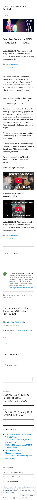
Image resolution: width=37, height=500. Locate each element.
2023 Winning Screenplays (13, 472)
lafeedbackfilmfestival (13, 295)
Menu (6, 15)
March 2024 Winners (11, 481)
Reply (5, 343)
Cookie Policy (10, 492)
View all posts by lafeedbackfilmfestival (21, 288)
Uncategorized (7, 297)
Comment (28, 379)
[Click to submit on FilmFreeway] (18, 68)
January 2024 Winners (11, 477)
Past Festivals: (8, 467)
